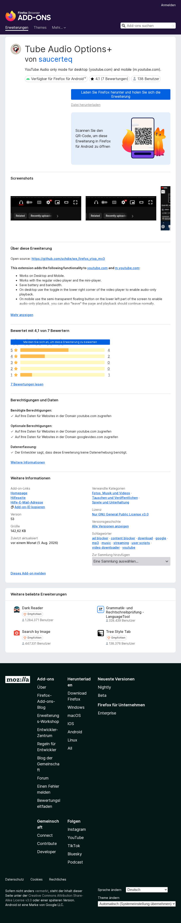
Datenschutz (14, 879)
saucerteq (55, 59)
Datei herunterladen (85, 105)
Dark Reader (32, 608)
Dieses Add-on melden (28, 573)
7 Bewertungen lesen (27, 384)
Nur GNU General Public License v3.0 (120, 514)
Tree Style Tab (118, 632)
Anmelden (168, 5)
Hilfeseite (18, 498)
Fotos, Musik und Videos (111, 493)
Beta (102, 695)
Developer (46, 851)
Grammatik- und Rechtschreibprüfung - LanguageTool (125, 612)
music (106, 543)
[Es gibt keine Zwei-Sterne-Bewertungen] (62, 368)
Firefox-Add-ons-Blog (46, 701)
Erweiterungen (16, 27)
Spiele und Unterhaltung (110, 502)
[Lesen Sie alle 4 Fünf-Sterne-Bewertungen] (62, 350)
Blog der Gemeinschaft (48, 764)
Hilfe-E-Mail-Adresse (27, 502)
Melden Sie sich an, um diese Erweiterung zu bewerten (60, 342)
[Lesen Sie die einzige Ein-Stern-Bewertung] (62, 375)
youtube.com (97, 268)
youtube (128, 547)
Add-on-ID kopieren (30, 507)
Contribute (47, 843)
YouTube (76, 837)
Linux (72, 740)
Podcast (75, 862)
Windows (76, 707)
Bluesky (75, 854)
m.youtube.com (127, 268)
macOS (74, 715)
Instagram (77, 829)
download (145, 538)
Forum (43, 778)
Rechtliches (57, 879)
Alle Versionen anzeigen (110, 526)
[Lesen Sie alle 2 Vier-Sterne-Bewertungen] (62, 356)
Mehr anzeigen (22, 315)
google (160, 538)
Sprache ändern (109, 890)
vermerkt (41, 891)
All (70, 748)
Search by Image (36, 632)
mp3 (95, 543)
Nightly (104, 687)
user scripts (141, 543)
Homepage (19, 493)
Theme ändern (108, 898)
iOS (71, 723)
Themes (40, 27)
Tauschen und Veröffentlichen (115, 498)
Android (75, 732)
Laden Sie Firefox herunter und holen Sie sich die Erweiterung (120, 94)
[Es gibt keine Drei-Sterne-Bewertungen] (62, 362)
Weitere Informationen (28, 462)
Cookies (36, 879)
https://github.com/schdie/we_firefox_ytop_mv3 (68, 258)
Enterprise (107, 713)
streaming (121, 543)
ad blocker (100, 538)
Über (41, 687)
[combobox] (148, 26)
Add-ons (45, 679)
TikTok (74, 845)
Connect (45, 835)
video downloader (106, 547)
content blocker (123, 538)
